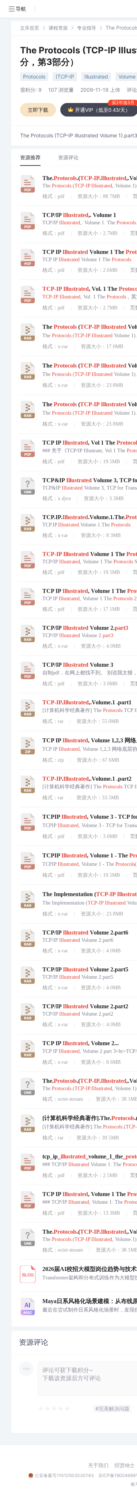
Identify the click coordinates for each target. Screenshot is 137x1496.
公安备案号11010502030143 (64, 1475)
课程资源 (58, 28)
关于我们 (98, 1465)
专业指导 (86, 28)
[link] (29, 27)
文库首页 (29, 28)
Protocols (34, 76)
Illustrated (96, 76)
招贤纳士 (124, 1465)
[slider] (54, 1408)
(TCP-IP (65, 76)
